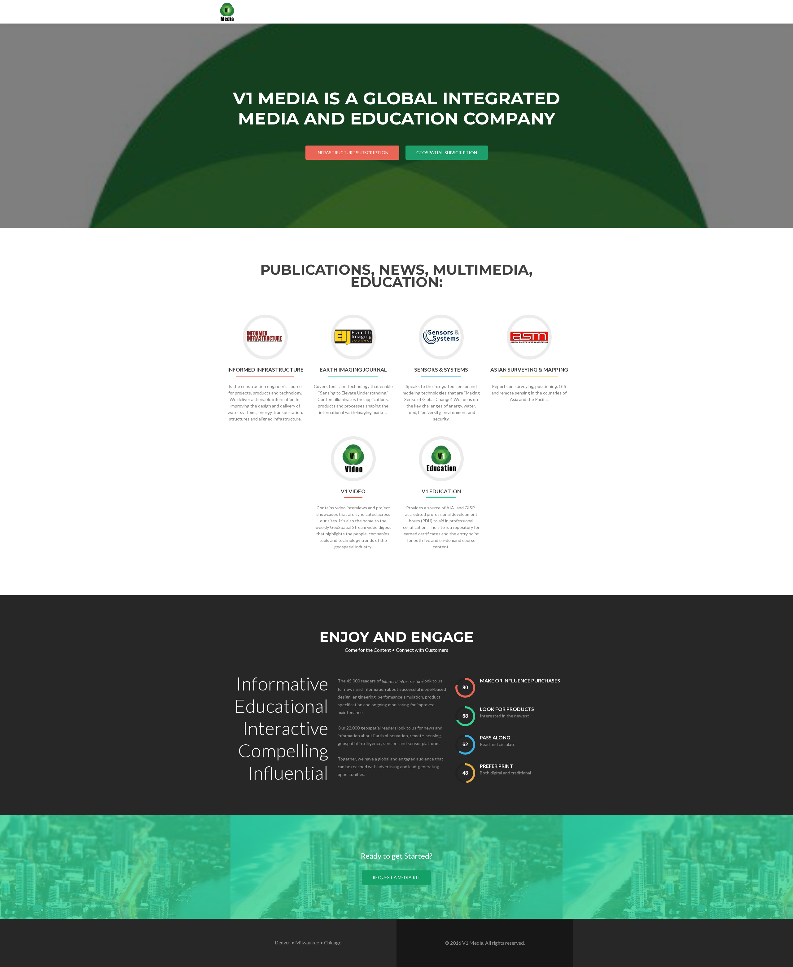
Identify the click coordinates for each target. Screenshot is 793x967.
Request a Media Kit (396, 877)
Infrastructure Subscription (352, 152)
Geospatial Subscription (446, 152)
